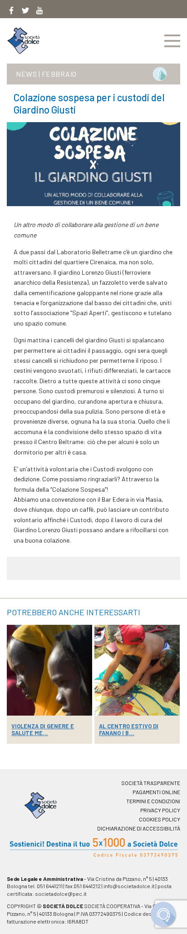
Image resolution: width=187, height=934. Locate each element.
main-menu (172, 41)
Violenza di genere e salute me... (42, 729)
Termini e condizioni (153, 801)
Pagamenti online (156, 792)
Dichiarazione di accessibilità (138, 828)
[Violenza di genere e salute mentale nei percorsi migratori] (49, 670)
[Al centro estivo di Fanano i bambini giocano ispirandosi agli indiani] (137, 670)
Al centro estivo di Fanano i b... (128, 729)
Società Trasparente (150, 783)
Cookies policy (159, 819)
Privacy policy (160, 810)
